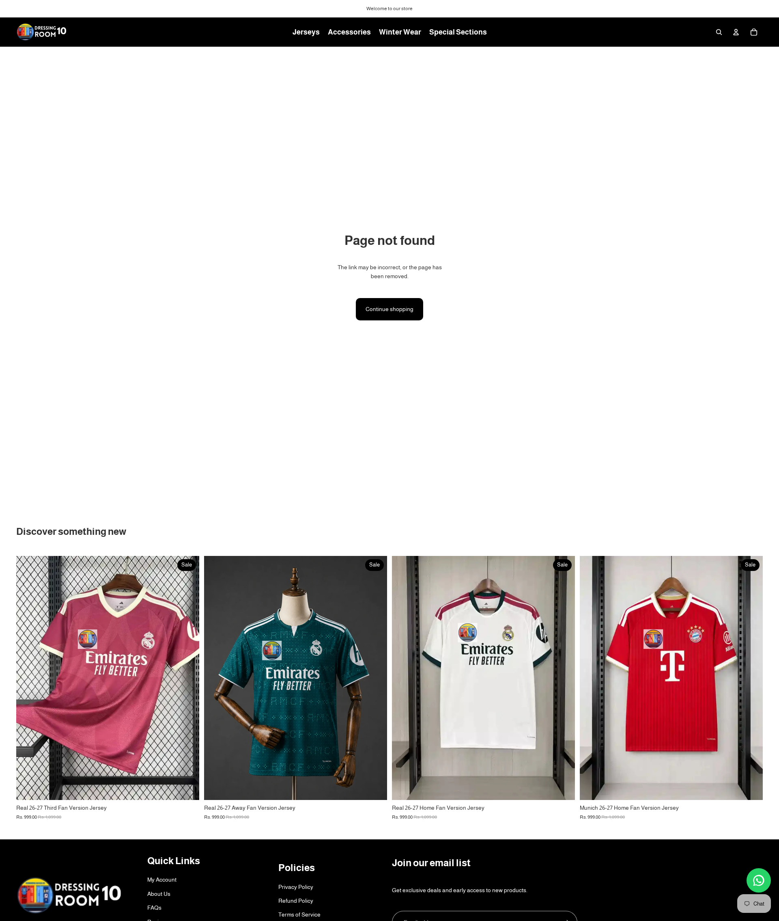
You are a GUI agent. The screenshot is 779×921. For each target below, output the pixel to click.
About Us (158, 894)
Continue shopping (389, 309)
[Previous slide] (404, 678)
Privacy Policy (295, 887)
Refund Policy (295, 900)
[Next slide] (563, 678)
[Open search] (719, 32)
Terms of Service (299, 914)
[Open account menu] (736, 32)
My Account (161, 879)
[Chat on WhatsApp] (759, 880)
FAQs (154, 907)
